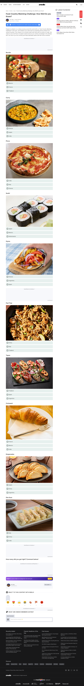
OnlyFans (42, 664)
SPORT (27, 4)
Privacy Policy (13, 670)
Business (59, 12)
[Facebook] (69, 670)
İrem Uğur (15, 19)
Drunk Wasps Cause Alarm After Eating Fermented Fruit (65, 33)
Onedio (10, 10)
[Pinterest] (77, 670)
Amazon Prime (14, 664)
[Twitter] (71, 670)
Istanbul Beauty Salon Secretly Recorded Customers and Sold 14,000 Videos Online (66, 27)
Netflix (7, 664)
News (7, 10)
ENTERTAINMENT (17, 4)
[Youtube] (74, 670)
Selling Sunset (49, 664)
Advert (17, 670)
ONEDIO (5, 4)
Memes (36, 664)
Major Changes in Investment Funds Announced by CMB (65, 15)
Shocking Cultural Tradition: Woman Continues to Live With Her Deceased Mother (67, 21)
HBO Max (56, 664)
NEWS (10, 4)
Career (20, 670)
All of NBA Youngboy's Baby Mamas (49, 644)
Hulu (20, 664)
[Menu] (1, 4)
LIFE (24, 4)
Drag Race (62, 664)
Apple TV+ (31, 664)
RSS (23, 670)
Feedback (8, 670)
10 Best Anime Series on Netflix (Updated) (69, 640)
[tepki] (8, 602)
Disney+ (24, 664)
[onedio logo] (42, 5)
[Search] (76, 5)
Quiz (14, 10)
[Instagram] (66, 670)
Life (58, 18)
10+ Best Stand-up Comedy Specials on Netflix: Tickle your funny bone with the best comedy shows (69, 638)
